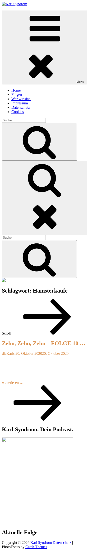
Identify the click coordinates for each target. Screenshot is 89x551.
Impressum (19, 103)
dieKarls (8, 353)
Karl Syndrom (41, 543)
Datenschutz (20, 107)
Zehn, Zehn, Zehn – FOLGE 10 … (43, 343)
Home (16, 90)
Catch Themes (36, 547)
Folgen (16, 95)
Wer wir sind (21, 99)
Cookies (17, 112)
